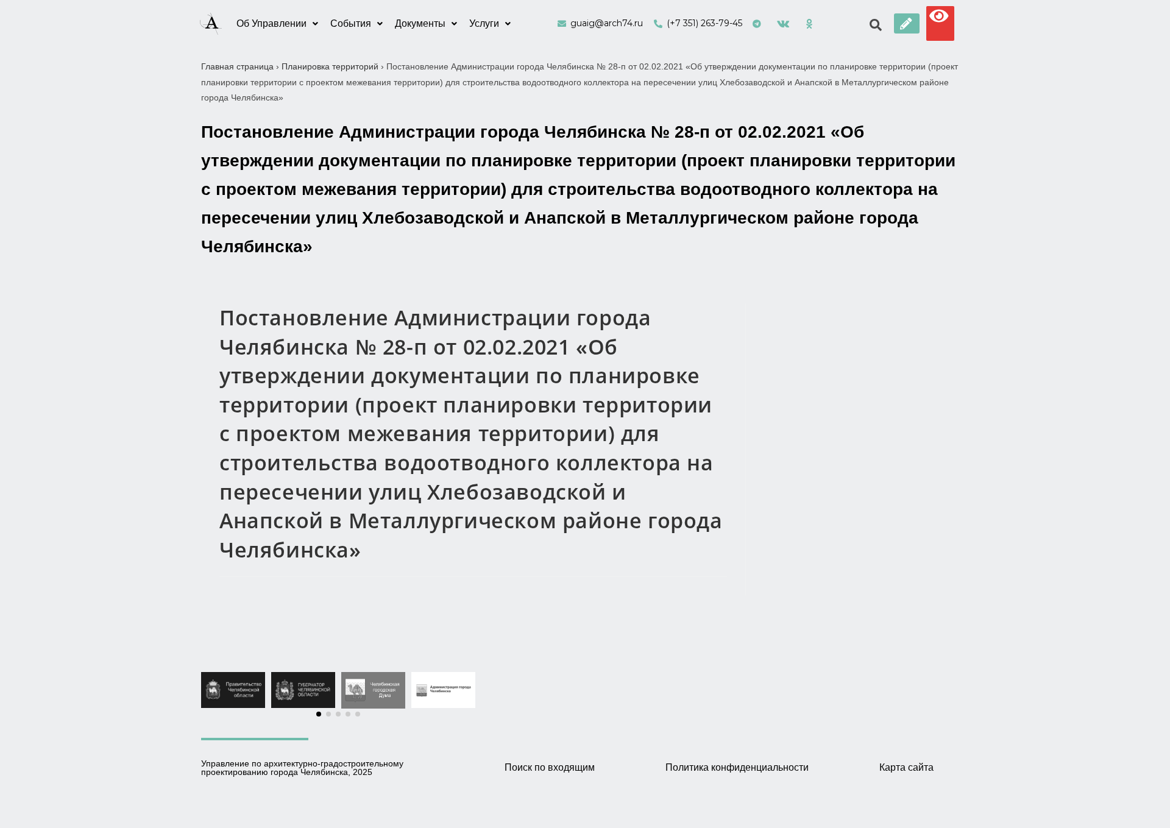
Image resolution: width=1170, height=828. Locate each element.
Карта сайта (906, 767)
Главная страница (237, 66)
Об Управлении (271, 23)
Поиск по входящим (550, 767)
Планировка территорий (330, 66)
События (350, 23)
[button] (907, 23)
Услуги (484, 23)
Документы (420, 23)
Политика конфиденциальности (737, 767)
